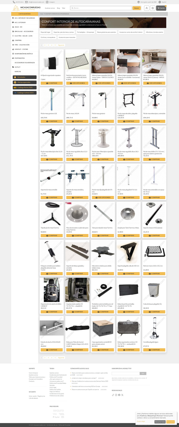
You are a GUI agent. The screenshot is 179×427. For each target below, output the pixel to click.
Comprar (53, 83)
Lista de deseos (33, 398)
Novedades (21, 77)
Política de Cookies (55, 389)
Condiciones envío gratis (57, 394)
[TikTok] (113, 395)
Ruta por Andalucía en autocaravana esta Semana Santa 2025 (90, 381)
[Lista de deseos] (152, 8)
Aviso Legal (53, 387)
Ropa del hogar (45, 32)
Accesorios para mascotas (67, 37)
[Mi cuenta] (146, 8)
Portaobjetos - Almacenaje (85, 32)
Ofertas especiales (23, 82)
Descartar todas (160, 422)
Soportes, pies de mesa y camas (64, 32)
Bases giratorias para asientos (106, 32)
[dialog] (156, 418)
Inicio (41, 14)
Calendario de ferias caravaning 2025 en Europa (86, 386)
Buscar (136, 8)
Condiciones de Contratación (58, 375)
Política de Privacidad (56, 377)
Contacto (31, 381)
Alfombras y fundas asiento (154, 32)
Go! (143, 373)
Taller (63, 8)
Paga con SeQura (55, 391)
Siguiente (61, 45)
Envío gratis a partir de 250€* (149, 2)
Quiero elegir (141, 421)
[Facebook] (119, 395)
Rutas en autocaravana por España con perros (85, 389)
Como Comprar (33, 373)
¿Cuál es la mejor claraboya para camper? (84, 378)
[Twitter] (122, 395)
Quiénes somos (50, 8)
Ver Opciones (79, 83)
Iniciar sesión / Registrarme (37, 396)
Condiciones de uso (52, 425)
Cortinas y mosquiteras (48, 37)
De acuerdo (170, 422)
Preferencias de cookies (57, 396)
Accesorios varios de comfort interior (131, 32)
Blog (58, 8)
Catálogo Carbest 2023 (25, 93)
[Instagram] (116, 395)
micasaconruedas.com (39, 425)
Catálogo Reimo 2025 (25, 87)
